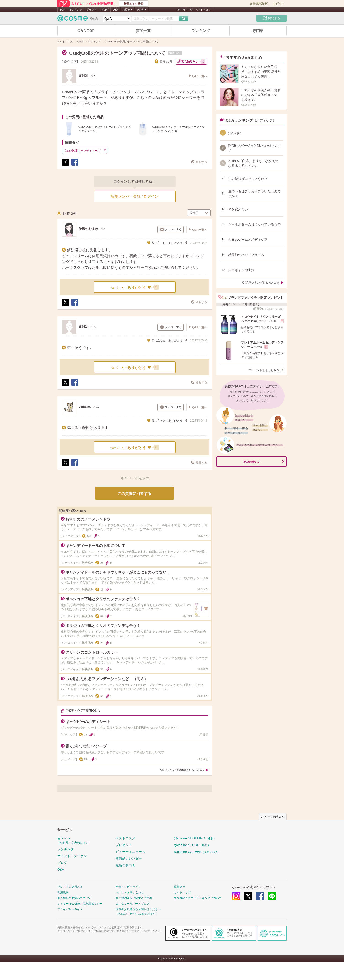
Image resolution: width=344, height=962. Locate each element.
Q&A (115, 9)
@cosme (74, 840)
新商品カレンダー (129, 858)
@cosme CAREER (197, 852)
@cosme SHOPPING (195, 838)
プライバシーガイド (70, 909)
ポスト (65, 165)
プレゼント (124, 845)
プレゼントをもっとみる (263, 370)
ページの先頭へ (274, 816)
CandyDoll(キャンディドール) (83, 150)
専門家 (258, 31)
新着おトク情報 (133, 3)
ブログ (105, 9)
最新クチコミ (125, 865)
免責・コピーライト (128, 886)
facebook (260, 896)
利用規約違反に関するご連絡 (134, 898)
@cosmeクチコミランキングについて (198, 898)
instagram (236, 896)
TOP (62, 9)
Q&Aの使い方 (251, 461)
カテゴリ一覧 (185, 9)
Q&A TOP (86, 31)
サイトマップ (182, 892)
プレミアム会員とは (70, 886)
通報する (201, 162)
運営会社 (179, 886)
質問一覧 (143, 31)
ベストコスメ (203, 9)
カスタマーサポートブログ (132, 903)
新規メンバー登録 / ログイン (134, 196)
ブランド (91, 9)
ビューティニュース (130, 852)
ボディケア (70, 61)
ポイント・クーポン (72, 856)
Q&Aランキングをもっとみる (260, 282)
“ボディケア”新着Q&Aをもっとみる (182, 770)
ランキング (75, 9)
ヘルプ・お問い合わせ (130, 892)
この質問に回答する (134, 494)
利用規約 (63, 892)
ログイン (278, 3)
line (272, 896)
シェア (74, 165)
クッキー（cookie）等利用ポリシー (79, 903)
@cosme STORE (192, 845)
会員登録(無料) (259, 3)
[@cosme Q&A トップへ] (77, 19)
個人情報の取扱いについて (74, 898)
